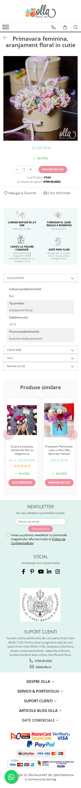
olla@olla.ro (43, 667)
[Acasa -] (40, 11)
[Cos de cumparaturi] (65, 27)
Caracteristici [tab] (15, 278)
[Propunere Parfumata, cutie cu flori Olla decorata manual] (59, 420)
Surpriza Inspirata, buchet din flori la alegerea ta (22, 450)
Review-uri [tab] (16, 366)
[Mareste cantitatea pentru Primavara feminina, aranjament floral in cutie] (30, 169)
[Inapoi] (3, 38)
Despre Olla (39, 681)
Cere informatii (58, 193)
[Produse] (6, 28)
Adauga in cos (53, 169)
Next (74, 103)
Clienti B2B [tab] (14, 350)
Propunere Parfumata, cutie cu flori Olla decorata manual (59, 450)
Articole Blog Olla (38, 710)
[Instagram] (58, 572)
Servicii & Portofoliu (38, 691)
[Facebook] (23, 572)
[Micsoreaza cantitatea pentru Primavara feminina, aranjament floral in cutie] (17, 169)
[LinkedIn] (49, 572)
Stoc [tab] (10, 358)
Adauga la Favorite (21, 193)
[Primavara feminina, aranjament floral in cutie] (40, 98)
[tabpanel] (40, 98)
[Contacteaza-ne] (53, 27)
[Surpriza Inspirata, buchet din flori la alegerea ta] (22, 420)
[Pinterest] (32, 572)
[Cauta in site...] (76, 27)
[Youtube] (41, 572)
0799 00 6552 (43, 661)
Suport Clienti (39, 700)
